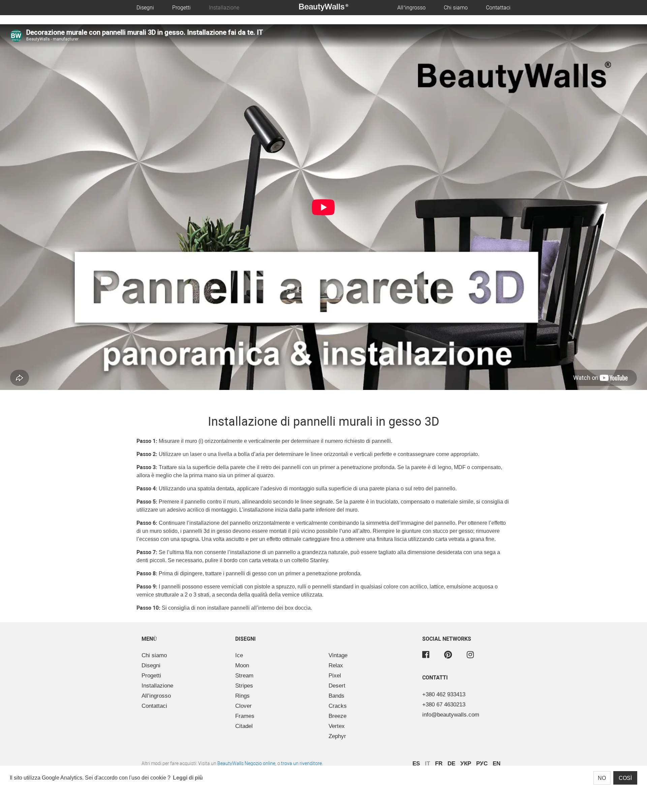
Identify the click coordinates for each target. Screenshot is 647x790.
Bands (336, 696)
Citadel (244, 726)
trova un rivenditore (301, 763)
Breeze (337, 716)
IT (427, 763)
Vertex (337, 726)
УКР (465, 763)
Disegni (145, 7)
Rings (242, 696)
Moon (242, 665)
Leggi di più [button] (188, 778)
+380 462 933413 (443, 694)
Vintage (338, 655)
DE (451, 763)
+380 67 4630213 (443, 704)
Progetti (181, 7)
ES (416, 763)
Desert (337, 685)
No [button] (602, 778)
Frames (244, 716)
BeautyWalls (323, 7)
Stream (244, 675)
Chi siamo (456, 7)
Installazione (224, 7)
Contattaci (498, 7)
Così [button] (625, 778)
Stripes (244, 685)
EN (496, 763)
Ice (239, 655)
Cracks (338, 706)
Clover (243, 706)
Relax (336, 665)
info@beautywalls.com (450, 714)
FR (438, 763)
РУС (482, 763)
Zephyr (337, 736)
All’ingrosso (411, 7)
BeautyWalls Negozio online (246, 763)
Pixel (335, 675)
